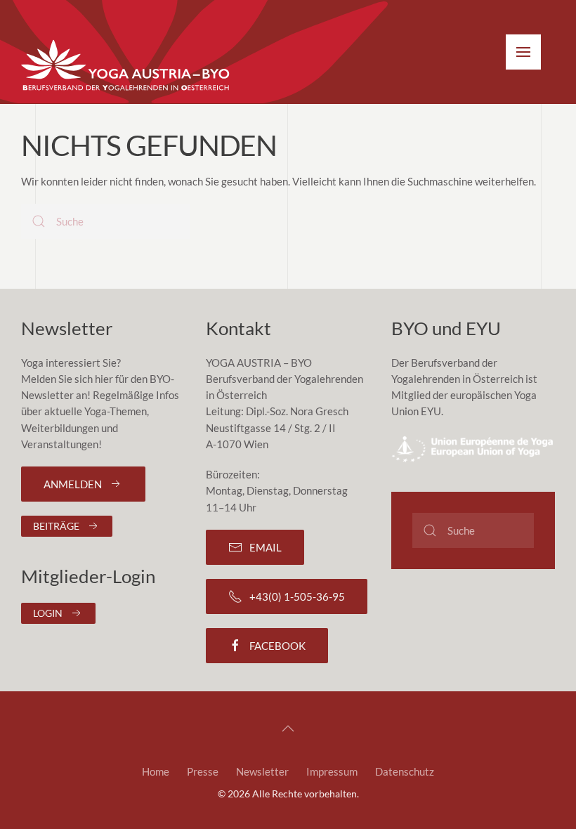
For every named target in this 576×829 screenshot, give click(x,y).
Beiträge (56, 526)
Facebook (277, 645)
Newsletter (262, 771)
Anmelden (73, 484)
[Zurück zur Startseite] (126, 66)
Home (155, 771)
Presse (202, 771)
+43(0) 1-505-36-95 (297, 596)
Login (48, 613)
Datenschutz (404, 771)
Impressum (332, 771)
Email (265, 547)
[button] (523, 52)
